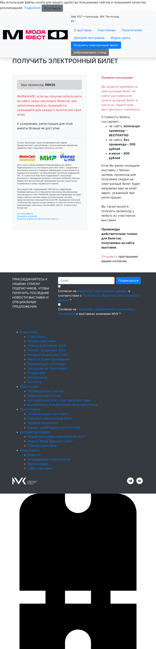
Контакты (35, 382)
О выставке (83, 30)
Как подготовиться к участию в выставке (59, 400)
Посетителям (132, 30)
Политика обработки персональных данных (38, 219)
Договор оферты (25, 213)
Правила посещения (43, 423)
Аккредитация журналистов (49, 459)
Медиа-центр (121, 38)
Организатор (37, 377)
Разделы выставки (42, 341)
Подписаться (128, 280)
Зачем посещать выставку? (48, 414)
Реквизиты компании (27, 216)
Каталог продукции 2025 (46, 350)
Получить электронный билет (96, 45)
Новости (34, 455)
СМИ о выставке (40, 468)
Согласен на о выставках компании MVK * (96, 311)
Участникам (106, 30)
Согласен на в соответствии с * (98, 295)
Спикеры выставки (42, 446)
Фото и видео (38, 464)
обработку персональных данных (102, 291)
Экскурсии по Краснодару (48, 368)
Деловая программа (89, 38)
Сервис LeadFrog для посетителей (54, 427)
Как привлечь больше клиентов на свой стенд (62, 405)
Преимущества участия (46, 391)
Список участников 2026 (47, 345)
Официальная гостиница (46, 364)
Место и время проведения (48, 359)
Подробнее (32, 8)
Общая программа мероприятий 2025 (56, 436)
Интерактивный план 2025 (48, 355)
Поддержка (36, 373)
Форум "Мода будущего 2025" (50, 441)
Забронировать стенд (89, 52)
